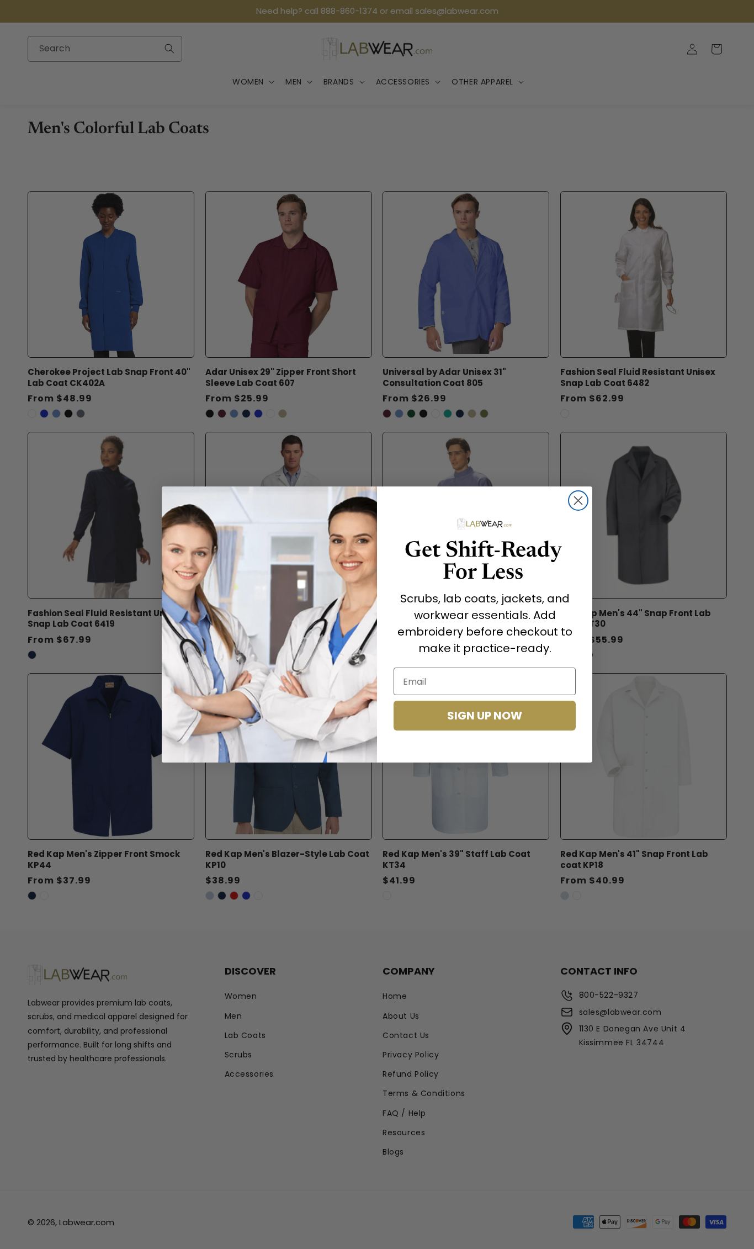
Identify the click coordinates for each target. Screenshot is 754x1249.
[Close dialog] (578, 500)
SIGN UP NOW (484, 715)
